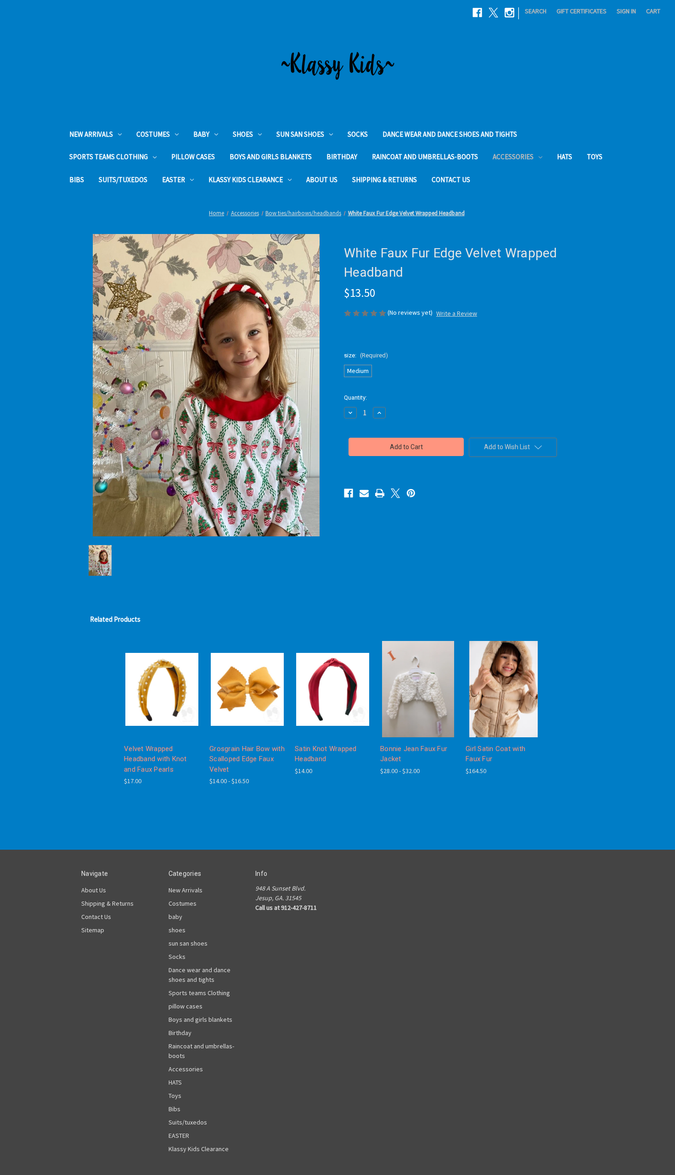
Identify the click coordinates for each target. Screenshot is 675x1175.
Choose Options (162, 697)
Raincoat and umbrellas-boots (425, 156)
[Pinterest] (411, 493)
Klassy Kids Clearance (245, 179)
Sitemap (92, 930)
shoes (243, 134)
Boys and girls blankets (271, 156)
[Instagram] (509, 12)
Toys (594, 156)
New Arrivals (91, 134)
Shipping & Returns (384, 179)
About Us (322, 179)
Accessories (513, 156)
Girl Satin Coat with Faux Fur (495, 754)
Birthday (341, 156)
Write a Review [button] (456, 313)
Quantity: (355, 397)
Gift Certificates (582, 11)
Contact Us (451, 179)
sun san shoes (300, 134)
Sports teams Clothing (108, 156)
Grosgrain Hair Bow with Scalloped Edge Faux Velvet (247, 759)
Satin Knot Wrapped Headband (326, 754)
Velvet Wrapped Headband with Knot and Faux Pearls (155, 759)
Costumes (153, 134)
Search (535, 11)
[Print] (379, 493)
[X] (493, 12)
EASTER (173, 179)
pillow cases (193, 156)
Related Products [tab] (115, 619)
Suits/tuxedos (123, 179)
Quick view (155, 681)
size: (366, 355)
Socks (358, 134)
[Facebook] (477, 12)
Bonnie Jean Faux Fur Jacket (413, 754)
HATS (564, 156)
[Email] (364, 493)
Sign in (626, 11)
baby (201, 134)
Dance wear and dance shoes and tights (449, 134)
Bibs (76, 179)
